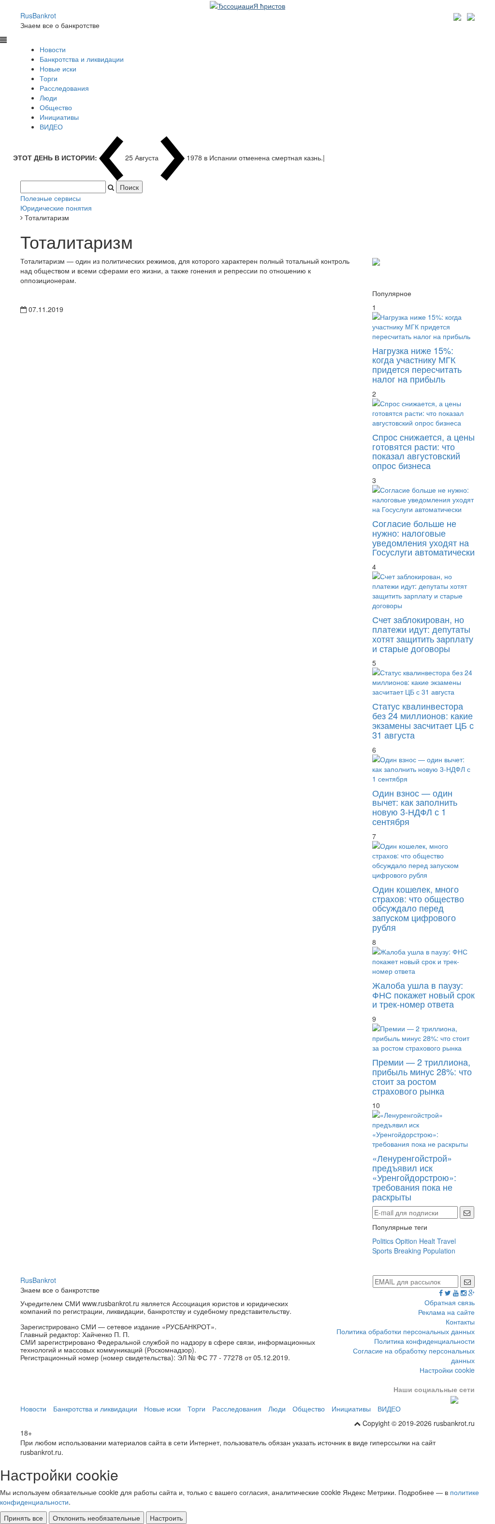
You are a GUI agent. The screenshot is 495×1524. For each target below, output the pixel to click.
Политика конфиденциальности (424, 1341)
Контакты (460, 1321)
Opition (406, 1241)
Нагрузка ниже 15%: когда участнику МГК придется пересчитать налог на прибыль (417, 364)
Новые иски (58, 68)
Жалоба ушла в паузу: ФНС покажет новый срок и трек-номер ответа (423, 995)
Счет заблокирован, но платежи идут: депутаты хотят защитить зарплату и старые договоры (422, 633)
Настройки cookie (447, 1370)
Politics (382, 1241)
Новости (53, 49)
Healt (427, 1241)
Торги (49, 78)
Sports (382, 1250)
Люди (48, 97)
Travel (446, 1241)
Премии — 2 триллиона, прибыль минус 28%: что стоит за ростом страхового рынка (422, 1076)
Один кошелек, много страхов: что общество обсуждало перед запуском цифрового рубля (418, 908)
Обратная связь (449, 1302)
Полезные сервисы (50, 198)
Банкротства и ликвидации (82, 59)
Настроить (166, 1518)
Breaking (407, 1250)
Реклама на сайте (446, 1312)
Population (439, 1250)
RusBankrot (38, 15)
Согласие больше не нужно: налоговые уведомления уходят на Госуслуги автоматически (423, 537)
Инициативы (59, 117)
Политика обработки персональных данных (405, 1331)
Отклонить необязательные (96, 1518)
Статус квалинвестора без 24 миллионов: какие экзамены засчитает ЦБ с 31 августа (423, 720)
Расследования (64, 88)
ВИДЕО (51, 126)
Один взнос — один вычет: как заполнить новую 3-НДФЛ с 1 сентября (414, 806)
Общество (56, 107)
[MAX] (458, 15)
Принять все (23, 1518)
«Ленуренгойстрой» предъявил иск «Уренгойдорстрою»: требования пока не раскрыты (414, 1177)
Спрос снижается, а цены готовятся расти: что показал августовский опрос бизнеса (423, 450)
